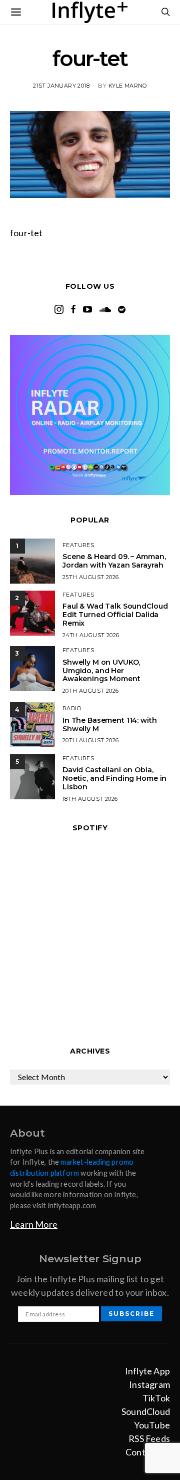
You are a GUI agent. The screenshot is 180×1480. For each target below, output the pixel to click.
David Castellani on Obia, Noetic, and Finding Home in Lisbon (114, 778)
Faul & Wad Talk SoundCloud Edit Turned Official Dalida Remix (115, 615)
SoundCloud (146, 1411)
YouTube (152, 1424)
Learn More (34, 1224)
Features (78, 545)
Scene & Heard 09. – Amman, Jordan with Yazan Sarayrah (114, 561)
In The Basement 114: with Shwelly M (109, 724)
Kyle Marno (127, 85)
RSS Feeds (149, 1438)
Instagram (149, 1384)
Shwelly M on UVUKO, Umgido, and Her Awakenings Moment (101, 671)
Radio (71, 708)
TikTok (156, 1397)
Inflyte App (147, 1370)
